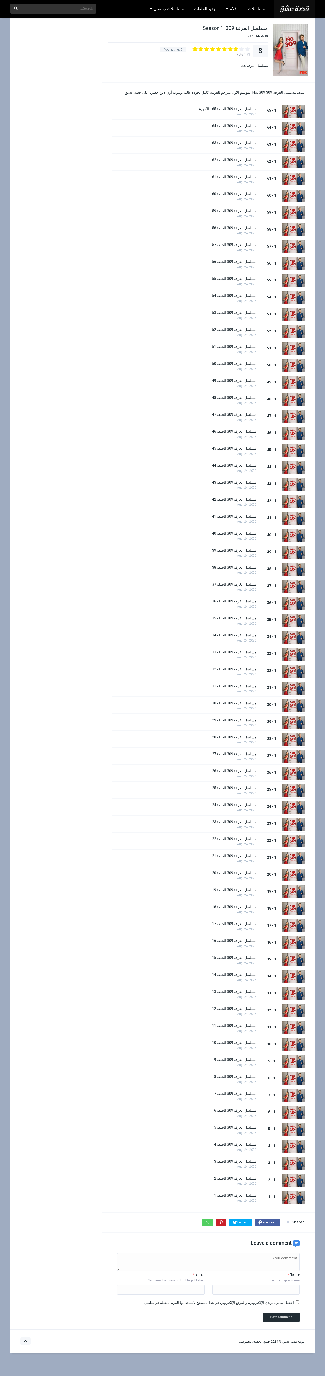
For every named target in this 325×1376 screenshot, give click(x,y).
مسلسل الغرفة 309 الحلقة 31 (234, 686)
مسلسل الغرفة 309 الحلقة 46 (234, 431)
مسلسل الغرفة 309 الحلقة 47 (234, 414)
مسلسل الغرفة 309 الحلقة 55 (234, 279)
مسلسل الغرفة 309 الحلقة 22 (234, 839)
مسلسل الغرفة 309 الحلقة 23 (234, 822)
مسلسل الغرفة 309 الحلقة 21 (234, 856)
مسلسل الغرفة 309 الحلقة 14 (234, 975)
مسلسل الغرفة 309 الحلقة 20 (234, 873)
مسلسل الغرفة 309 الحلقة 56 (234, 262)
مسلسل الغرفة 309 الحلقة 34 (234, 635)
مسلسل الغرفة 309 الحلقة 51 (234, 347)
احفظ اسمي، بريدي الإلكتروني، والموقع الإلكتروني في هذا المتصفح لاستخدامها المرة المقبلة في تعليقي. (218, 1302)
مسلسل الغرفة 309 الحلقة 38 (234, 567)
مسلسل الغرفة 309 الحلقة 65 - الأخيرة (227, 109)
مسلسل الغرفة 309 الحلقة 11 (234, 1026)
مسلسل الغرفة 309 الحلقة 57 (234, 245)
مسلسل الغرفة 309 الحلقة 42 (234, 499)
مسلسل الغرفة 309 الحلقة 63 (234, 143)
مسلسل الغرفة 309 (254, 65)
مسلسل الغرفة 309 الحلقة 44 (234, 465)
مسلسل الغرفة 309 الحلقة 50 (234, 364)
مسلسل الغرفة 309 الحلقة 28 (234, 737)
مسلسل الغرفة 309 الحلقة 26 (234, 771)
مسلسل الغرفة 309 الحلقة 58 (234, 228)
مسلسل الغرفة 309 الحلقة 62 (234, 160)
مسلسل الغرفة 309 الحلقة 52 (234, 330)
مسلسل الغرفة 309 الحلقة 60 (234, 194)
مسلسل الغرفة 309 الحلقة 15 (234, 958)
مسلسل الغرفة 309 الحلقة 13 (234, 992)
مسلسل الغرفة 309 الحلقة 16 (234, 941)
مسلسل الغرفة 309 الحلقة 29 (234, 720)
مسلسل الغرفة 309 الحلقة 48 (234, 397)
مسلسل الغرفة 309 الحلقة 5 (235, 1127)
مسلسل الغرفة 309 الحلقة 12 (234, 1009)
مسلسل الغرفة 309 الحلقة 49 (234, 381)
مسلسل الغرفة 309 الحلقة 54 (234, 296)
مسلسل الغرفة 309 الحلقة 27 (234, 754)
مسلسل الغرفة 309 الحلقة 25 (234, 788)
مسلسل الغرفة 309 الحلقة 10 (234, 1043)
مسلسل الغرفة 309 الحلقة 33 (234, 652)
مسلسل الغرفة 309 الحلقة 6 (235, 1110)
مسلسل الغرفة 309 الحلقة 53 (234, 313)
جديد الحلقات (205, 8)
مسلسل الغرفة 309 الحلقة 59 (234, 211)
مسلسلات (256, 8)
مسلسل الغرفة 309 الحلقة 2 (235, 1178)
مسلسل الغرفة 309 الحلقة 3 (235, 1161)
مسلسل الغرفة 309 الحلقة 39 (234, 550)
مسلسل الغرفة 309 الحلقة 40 (234, 533)
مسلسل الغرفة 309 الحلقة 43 (234, 482)
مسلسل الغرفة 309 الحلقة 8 (235, 1077)
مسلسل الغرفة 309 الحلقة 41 (234, 516)
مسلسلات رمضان (169, 8)
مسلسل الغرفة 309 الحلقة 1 (235, 1195)
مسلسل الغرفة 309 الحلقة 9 (235, 1060)
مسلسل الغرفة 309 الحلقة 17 (234, 924)
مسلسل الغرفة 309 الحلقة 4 (235, 1144)
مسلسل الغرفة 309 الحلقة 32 (234, 669)
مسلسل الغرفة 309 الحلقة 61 (234, 177)
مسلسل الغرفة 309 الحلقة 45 (234, 448)
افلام (234, 8)
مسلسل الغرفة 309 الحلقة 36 (234, 601)
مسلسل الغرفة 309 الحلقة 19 (234, 890)
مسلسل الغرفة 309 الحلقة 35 (234, 618)
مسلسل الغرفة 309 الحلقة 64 (234, 126)
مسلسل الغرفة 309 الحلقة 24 (234, 805)
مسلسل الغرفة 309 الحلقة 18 (234, 907)
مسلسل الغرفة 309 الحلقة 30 (234, 703)
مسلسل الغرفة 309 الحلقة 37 (234, 584)
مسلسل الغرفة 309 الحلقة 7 (235, 1093)
